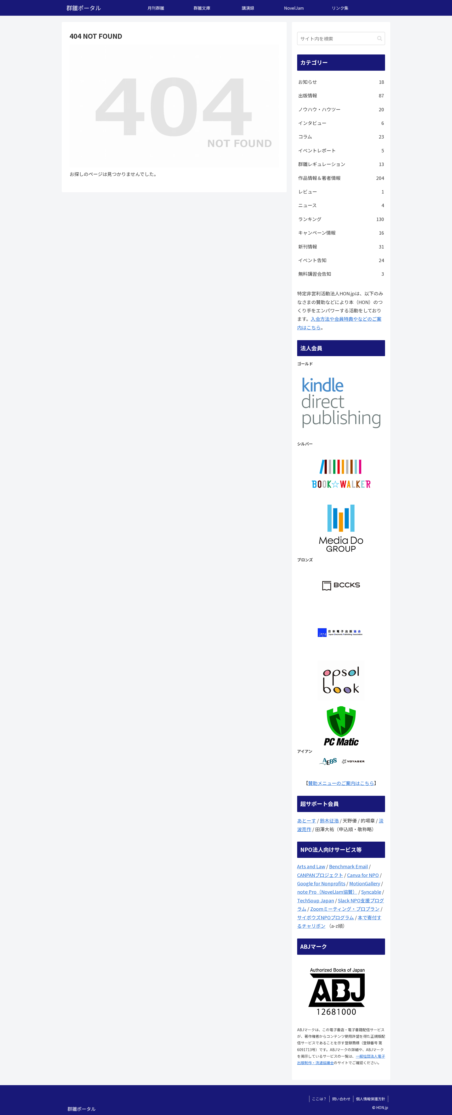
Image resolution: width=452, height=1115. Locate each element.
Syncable (371, 891)
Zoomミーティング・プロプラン (345, 908)
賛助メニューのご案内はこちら (341, 783)
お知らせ (341, 81)
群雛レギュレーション (341, 164)
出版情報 (341, 95)
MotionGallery (364, 883)
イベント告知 (341, 260)
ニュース (341, 205)
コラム (341, 136)
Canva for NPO (363, 874)
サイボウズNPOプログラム (325, 917)
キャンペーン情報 (341, 232)
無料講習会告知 (341, 273)
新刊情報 (341, 246)
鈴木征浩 (329, 820)
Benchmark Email (348, 866)
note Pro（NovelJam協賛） (327, 891)
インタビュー (341, 122)
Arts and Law (311, 866)
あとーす (306, 820)
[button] (379, 38)
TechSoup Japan (315, 900)
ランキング (341, 219)
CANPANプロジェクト (320, 874)
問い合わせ (341, 1098)
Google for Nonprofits (321, 883)
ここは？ (319, 1098)
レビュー (341, 191)
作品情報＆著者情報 (341, 177)
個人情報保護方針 (370, 1098)
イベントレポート (341, 150)
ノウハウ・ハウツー (341, 109)
